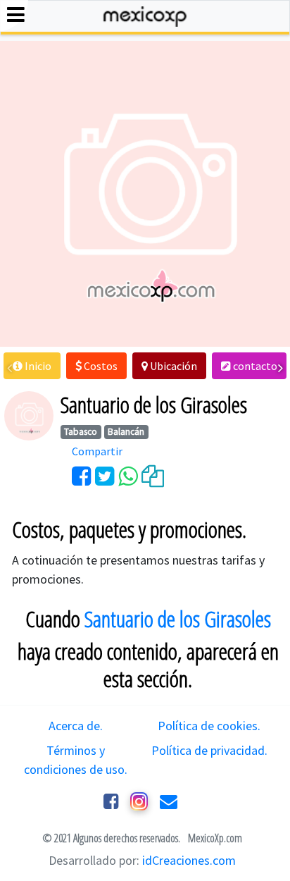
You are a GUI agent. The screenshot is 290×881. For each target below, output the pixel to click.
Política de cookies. (209, 725)
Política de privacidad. (209, 750)
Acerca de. (76, 725)
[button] (32, 365)
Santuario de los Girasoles (177, 618)
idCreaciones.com (189, 860)
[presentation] (9, 367)
